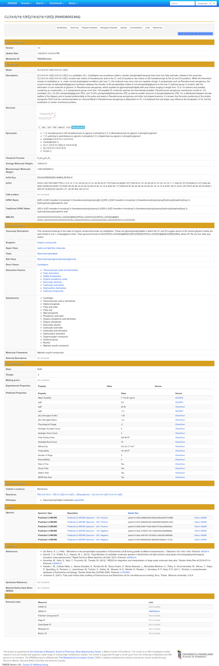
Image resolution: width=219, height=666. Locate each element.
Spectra (124, 27)
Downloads (56, 3)
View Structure (78, 127)
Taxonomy (74, 27)
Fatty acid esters (51, 272)
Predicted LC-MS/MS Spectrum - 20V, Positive (87, 521)
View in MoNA (200, 517)
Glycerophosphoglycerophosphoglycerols (56, 258)
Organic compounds (46, 242)
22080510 (57, 563)
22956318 (131, 557)
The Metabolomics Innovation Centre (76, 657)
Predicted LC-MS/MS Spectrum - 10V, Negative (87, 530)
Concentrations (136, 27)
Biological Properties (109, 27)
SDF (49, 127)
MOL (44, 127)
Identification (62, 27)
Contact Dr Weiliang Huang (35, 664)
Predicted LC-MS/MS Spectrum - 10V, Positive (87, 517)
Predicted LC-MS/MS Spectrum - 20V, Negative (87, 535)
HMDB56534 (154, 611)
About (72, 3)
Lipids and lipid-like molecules (51, 247)
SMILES (61, 127)
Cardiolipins (42, 264)
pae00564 (79, 499)
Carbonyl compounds (53, 290)
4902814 (205, 551)
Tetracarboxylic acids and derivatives (60, 270)
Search (40, 3)
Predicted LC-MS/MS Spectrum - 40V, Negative (87, 539)
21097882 (125, 572)
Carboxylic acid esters (53, 284)
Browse (25, 3)
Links (147, 27)
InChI (68, 127)
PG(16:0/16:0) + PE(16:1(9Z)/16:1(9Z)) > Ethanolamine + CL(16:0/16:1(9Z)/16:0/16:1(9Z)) (80, 494)
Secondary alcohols (52, 281)
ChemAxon (180, 406)
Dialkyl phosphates (52, 275)
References (157, 27)
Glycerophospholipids (47, 253)
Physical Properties (89, 27)
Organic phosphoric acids (55, 278)
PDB (54, 127)
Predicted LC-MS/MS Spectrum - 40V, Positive (87, 526)
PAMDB (12, 3)
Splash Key (133, 513)
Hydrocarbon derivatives (54, 287)
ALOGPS (179, 397)
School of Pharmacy (65, 651)
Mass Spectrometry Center (88, 651)
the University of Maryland (42, 651)
